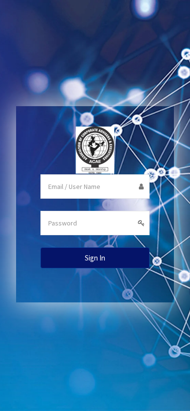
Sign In (95, 257)
